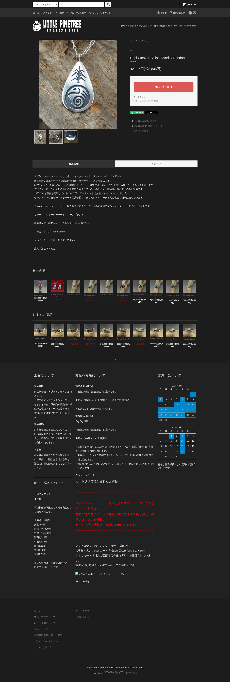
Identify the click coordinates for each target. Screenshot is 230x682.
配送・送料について (44, 623)
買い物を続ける (141, 130)
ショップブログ (42, 647)
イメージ (156, 163)
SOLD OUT (164, 87)
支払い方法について (44, 617)
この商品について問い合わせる (148, 126)
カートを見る (82, 611)
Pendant (147, 41)
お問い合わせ (179, 13)
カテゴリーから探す (55, 13)
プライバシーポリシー (46, 641)
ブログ (164, 13)
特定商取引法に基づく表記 (146, 100)
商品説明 (74, 163)
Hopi (139, 41)
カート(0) (191, 4)
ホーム (36, 13)
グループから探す (78, 13)
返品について (140, 97)
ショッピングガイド (101, 13)
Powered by (98, 673)
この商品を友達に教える (145, 121)
